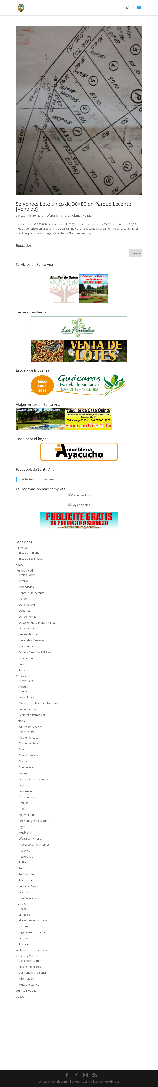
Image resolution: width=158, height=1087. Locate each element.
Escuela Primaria (29, 552)
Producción (26, 658)
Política (20, 721)
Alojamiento (26, 731)
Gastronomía (27, 797)
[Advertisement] (79, 1032)
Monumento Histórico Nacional (38, 703)
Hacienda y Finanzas (31, 640)
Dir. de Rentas (27, 616)
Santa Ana (22, 904)
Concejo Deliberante (31, 593)
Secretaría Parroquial (32, 715)
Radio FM (25, 850)
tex (23, 215)
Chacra (23, 761)
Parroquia (22, 686)
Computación (27, 767)
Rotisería (24, 862)
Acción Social (27, 575)
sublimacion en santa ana (32, 950)
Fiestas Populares (30, 967)
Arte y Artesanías (29, 755)
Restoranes (26, 856)
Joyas (22, 827)
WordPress (111, 1081)
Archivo (23, 581)
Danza (23, 773)
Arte (21, 749)
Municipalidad (24, 570)
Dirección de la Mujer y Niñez (37, 622)
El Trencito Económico (33, 920)
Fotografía (25, 791)
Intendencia (26, 646)
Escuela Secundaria (31, 558)
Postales (24, 944)
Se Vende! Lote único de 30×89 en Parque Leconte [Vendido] (73, 206)
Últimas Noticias (82, 215)
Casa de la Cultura (30, 961)
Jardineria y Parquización (34, 821)
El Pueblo (24, 914)
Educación (22, 548)
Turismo (24, 670)
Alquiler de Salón (29, 743)
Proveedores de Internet (34, 844)
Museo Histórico (29, 984)
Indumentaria (27, 815)
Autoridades (26, 587)
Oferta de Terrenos (59, 215)
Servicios (24, 868)
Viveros (23, 892)
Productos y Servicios (29, 727)
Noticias (21, 676)
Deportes (24, 610)
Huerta (23, 809)
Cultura (23, 598)
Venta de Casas (28, 886)
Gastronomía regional (32, 972)
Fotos (19, 564)
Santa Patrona (28, 709)
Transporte (26, 880)
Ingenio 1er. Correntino (33, 932)
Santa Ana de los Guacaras (37, 479)
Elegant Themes (67, 1081)
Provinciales (26, 681)
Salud (22, 664)
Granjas (23, 803)
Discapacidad (27, 628)
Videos (20, 996)
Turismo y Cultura (27, 956)
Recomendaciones (27, 898)
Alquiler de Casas (29, 737)
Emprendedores (29, 634)
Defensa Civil (27, 604)
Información (26, 978)
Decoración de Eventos (33, 779)
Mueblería (25, 832)
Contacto (24, 691)
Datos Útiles (26, 697)
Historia (23, 926)
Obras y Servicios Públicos (35, 652)
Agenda (23, 908)
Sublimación (26, 874)
